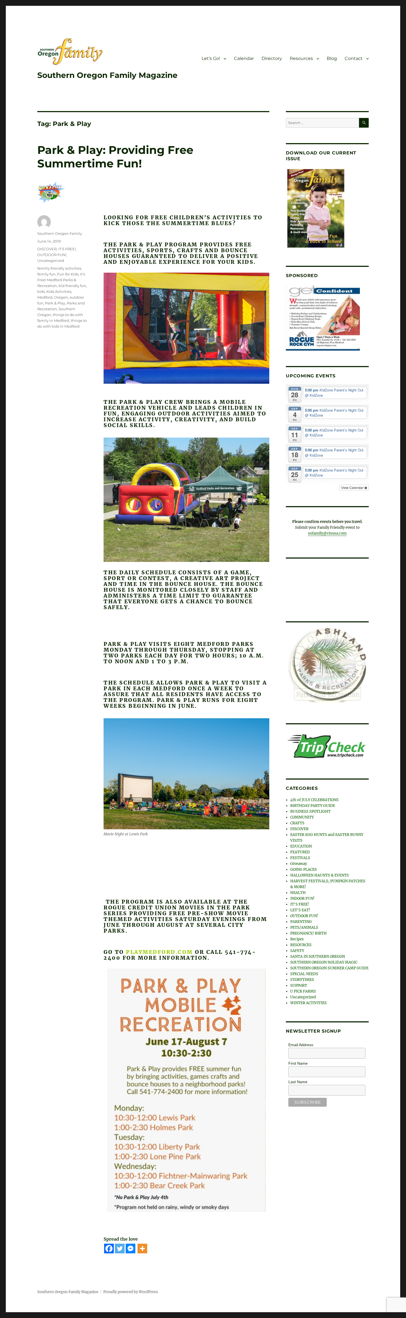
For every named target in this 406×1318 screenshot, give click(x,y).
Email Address (300, 1043)
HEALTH (298, 891)
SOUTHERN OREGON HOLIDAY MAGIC (323, 960)
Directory (272, 58)
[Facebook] (109, 1248)
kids (41, 291)
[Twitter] (120, 1248)
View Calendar (352, 487)
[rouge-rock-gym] (323, 317)
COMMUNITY (302, 815)
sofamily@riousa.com (327, 533)
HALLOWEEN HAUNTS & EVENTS (319, 873)
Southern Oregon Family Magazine (107, 75)
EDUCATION (301, 844)
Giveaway (298, 862)
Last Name (297, 1080)
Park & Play (55, 303)
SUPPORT (298, 984)
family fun (46, 274)
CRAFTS (297, 821)
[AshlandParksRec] (327, 664)
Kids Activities (58, 291)
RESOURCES (301, 943)
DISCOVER (47, 249)
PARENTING (301, 920)
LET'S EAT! (300, 908)
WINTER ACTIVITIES (308, 1001)
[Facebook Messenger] (130, 1248)
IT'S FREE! (67, 249)
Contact (354, 58)
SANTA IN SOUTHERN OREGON (317, 955)
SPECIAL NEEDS (304, 972)
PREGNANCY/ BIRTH (308, 931)
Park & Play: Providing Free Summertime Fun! (115, 156)
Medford (44, 297)
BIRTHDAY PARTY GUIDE (312, 804)
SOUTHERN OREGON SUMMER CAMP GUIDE (329, 966)
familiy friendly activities (59, 268)
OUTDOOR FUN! (51, 254)
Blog (332, 58)
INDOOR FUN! (302, 897)
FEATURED (300, 850)
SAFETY (297, 949)
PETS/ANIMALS (304, 926)
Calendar (244, 58)
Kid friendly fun (72, 285)
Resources (301, 58)
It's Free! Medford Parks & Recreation (61, 280)
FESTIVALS (300, 856)
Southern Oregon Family (59, 233)
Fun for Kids (67, 274)
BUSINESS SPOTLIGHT (310, 809)
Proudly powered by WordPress (130, 1292)
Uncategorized (50, 260)
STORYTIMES (302, 978)
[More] (142, 1248)
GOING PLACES (303, 867)
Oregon (61, 297)
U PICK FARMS (303, 989)
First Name (298, 1061)
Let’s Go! (211, 58)
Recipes (297, 937)
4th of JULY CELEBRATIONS (314, 798)
